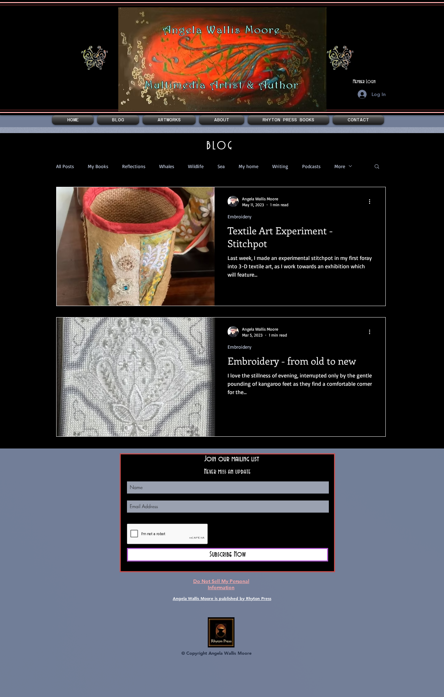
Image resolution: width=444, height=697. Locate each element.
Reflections (133, 166)
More (339, 166)
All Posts (65, 166)
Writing (280, 166)
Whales (166, 166)
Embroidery (239, 216)
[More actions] (372, 201)
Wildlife (196, 166)
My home (248, 166)
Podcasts (311, 166)
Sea (221, 166)
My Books (98, 166)
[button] (169, 120)
